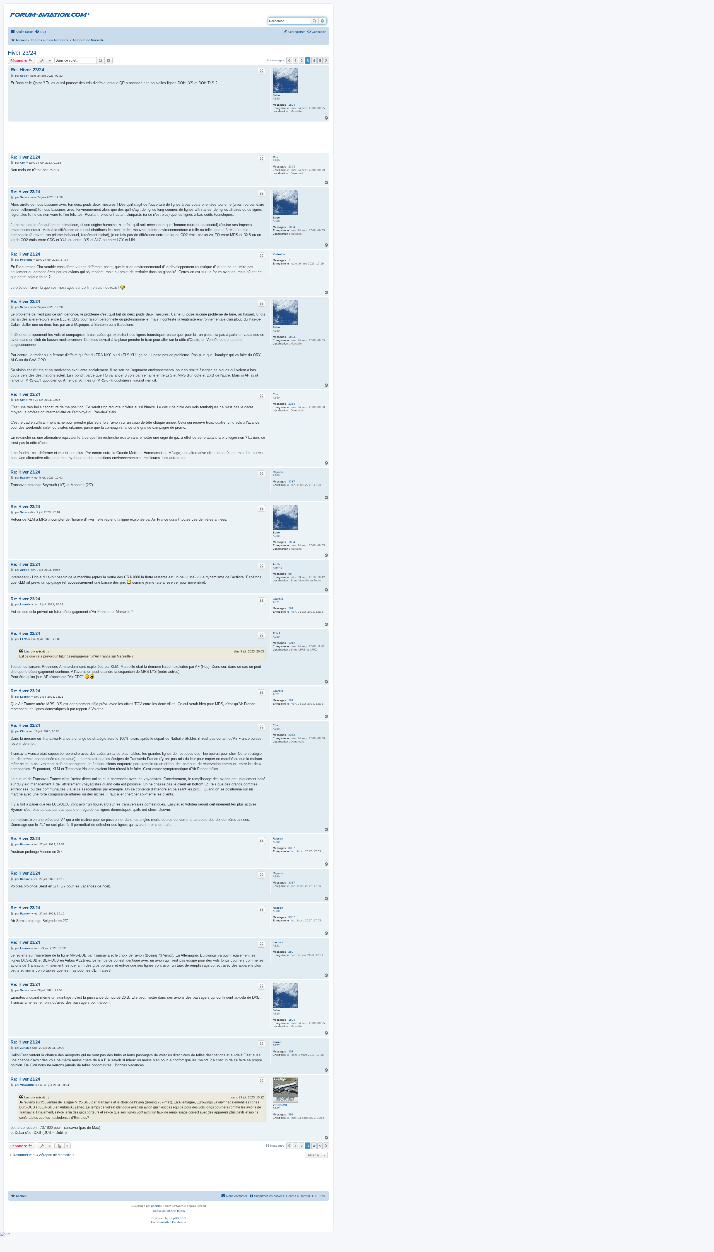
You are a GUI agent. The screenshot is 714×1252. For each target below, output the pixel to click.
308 (290, 1051)
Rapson (278, 472)
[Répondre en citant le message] (261, 71)
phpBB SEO (178, 1218)
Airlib (276, 564)
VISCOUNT (280, 1105)
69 (290, 573)
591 (290, 1114)
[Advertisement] (168, 136)
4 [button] (314, 60)
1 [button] (295, 60)
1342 (291, 642)
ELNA (276, 633)
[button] (289, 60)
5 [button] (320, 60)
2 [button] (302, 60)
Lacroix (278, 598)
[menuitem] (40, 31)
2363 (291, 166)
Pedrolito (279, 254)
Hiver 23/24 (22, 53)
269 (290, 608)
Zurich (277, 1042)
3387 (291, 481)
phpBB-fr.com (176, 1210)
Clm (275, 157)
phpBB (155, 1205)
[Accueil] (51, 13)
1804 (291, 104)
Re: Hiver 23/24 (27, 69)
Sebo (276, 95)
